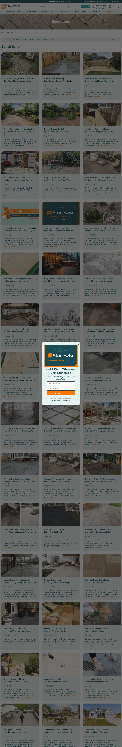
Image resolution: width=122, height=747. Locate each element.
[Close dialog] (78, 344)
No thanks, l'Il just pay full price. (61, 400)
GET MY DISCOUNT (61, 393)
